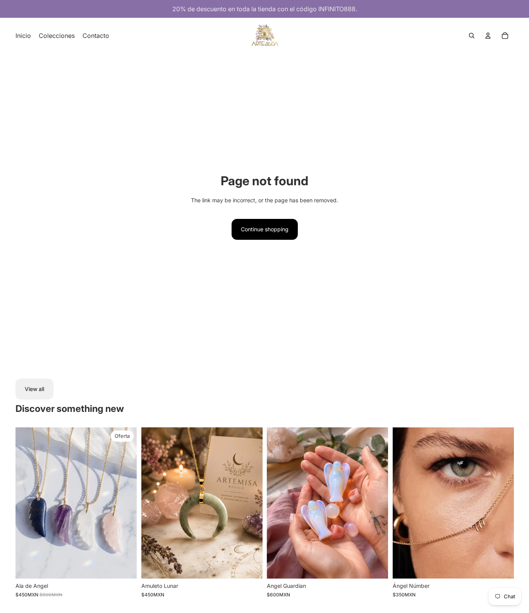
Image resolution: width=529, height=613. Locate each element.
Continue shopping (265, 229)
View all (34, 389)
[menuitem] (23, 35)
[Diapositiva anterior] (153, 503)
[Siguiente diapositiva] (250, 503)
